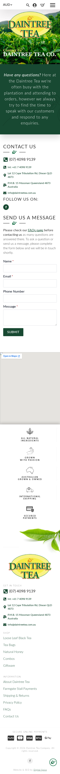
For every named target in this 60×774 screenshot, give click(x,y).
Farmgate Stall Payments (20, 688)
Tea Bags (9, 645)
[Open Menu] (52, 5)
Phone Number (13, 291)
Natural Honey (13, 652)
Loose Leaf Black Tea (17, 638)
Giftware (9, 665)
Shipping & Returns (16, 695)
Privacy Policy (12, 702)
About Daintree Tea (16, 682)
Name (8, 261)
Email (8, 276)
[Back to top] (53, 762)
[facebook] (6, 207)
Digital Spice (40, 770)
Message (10, 306)
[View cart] (42, 5)
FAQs (7, 709)
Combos (9, 658)
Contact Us (11, 716)
